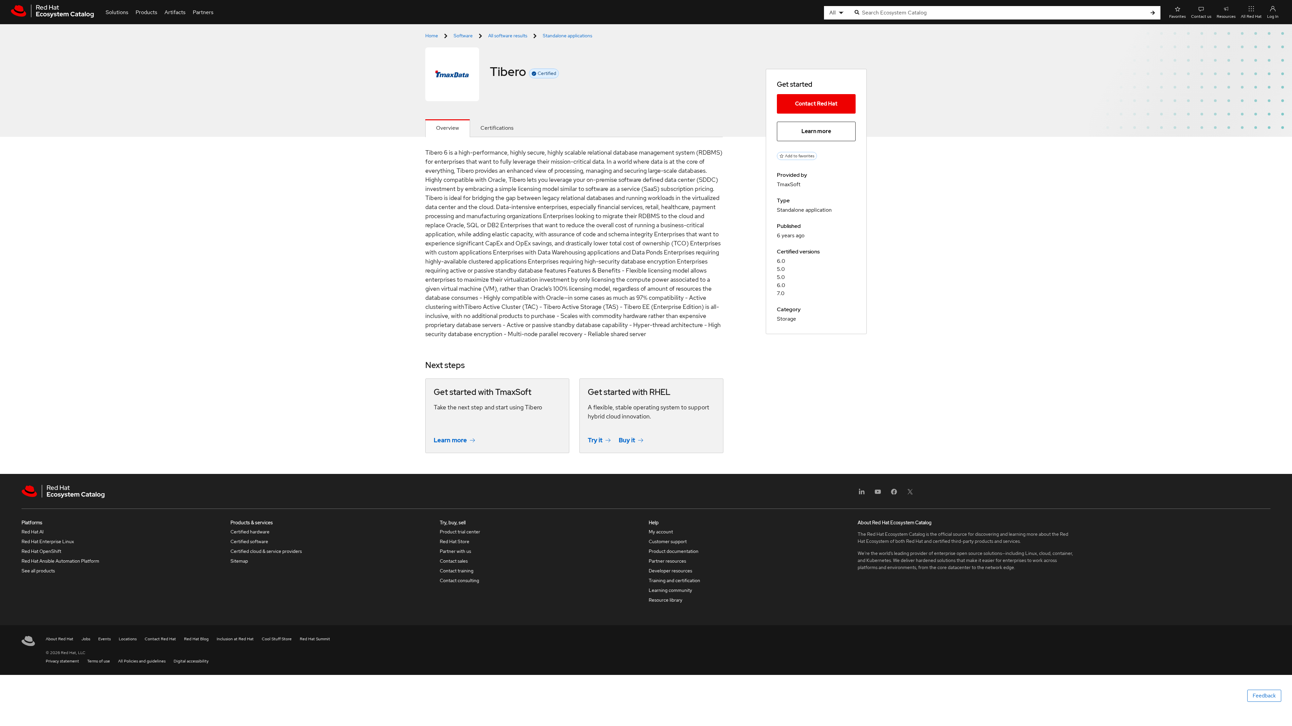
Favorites (1177, 16)
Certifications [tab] (496, 127)
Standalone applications (567, 36)
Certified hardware (250, 532)
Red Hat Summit (315, 639)
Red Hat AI (33, 532)
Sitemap (239, 561)
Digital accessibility (191, 661)
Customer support (668, 541)
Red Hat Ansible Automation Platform (60, 561)
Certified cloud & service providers (266, 551)
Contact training (456, 571)
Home (431, 36)
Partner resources (667, 561)
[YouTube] (878, 493)
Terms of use (98, 661)
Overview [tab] (447, 127)
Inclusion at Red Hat (235, 639)
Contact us (1201, 16)
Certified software (249, 541)
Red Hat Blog (196, 639)
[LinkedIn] (862, 493)
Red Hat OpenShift (41, 551)
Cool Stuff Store (277, 639)
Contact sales (454, 561)
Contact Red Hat (816, 103)
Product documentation (673, 551)
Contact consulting (459, 580)
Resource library (665, 600)
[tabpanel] (574, 305)
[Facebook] (894, 493)
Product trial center (460, 532)
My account (661, 532)
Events (104, 639)
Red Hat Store (454, 541)
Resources (1226, 16)
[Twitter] (910, 493)
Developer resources (670, 571)
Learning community (670, 590)
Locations (128, 639)
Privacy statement (62, 661)
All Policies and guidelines (142, 661)
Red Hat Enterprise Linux (48, 541)
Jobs (85, 639)
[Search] (1152, 13)
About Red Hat (59, 639)
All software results (507, 36)
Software (463, 36)
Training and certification (674, 580)
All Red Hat (1251, 16)
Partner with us (455, 551)
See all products (38, 571)
